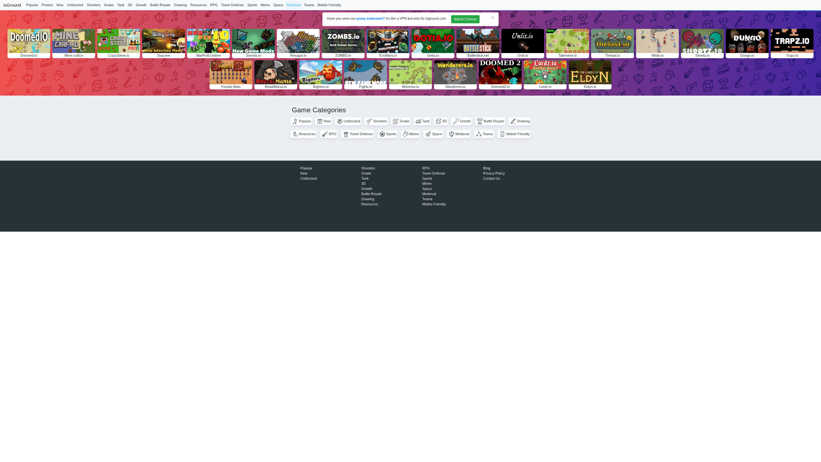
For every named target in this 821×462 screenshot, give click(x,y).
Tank (120, 5)
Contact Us (491, 178)
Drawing (180, 5)
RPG (214, 5)
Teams (309, 5)
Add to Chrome (465, 19)
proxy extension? (370, 18)
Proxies (47, 5)
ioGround (12, 5)
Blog (486, 168)
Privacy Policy (494, 173)
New (59, 5)
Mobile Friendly (329, 5)
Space (278, 5)
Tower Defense (232, 5)
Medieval (294, 5)
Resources (198, 5)
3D (130, 5)
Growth (141, 5)
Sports (252, 5)
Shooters (93, 5)
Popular (32, 5)
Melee (265, 5)
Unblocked (75, 5)
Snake (109, 5)
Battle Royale (160, 5)
